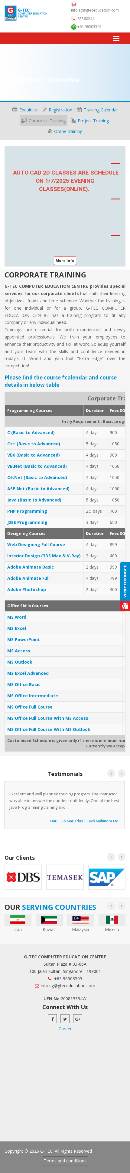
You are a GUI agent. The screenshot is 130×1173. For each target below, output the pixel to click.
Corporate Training (47, 121)
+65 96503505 (89, 26)
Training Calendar (100, 110)
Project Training (92, 121)
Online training (67, 131)
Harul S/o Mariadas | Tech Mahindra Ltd (84, 821)
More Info (65, 260)
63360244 (85, 18)
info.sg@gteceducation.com (95, 10)
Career (65, 1029)
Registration (59, 110)
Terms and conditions (65, 1161)
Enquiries (27, 110)
